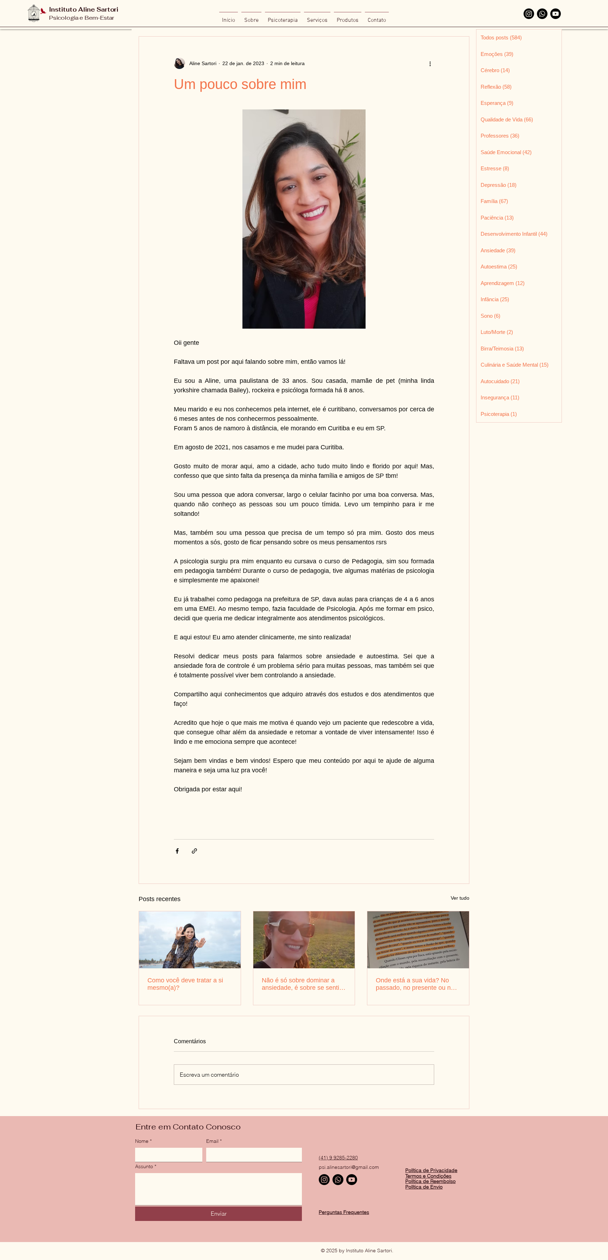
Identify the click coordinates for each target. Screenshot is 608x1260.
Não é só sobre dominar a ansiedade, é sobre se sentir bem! (301, 984)
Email (214, 1141)
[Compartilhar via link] (194, 851)
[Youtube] (555, 13)
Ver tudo (460, 898)
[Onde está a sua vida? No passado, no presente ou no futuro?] (418, 939)
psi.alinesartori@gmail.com (349, 1167)
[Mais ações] (430, 63)
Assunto (145, 1166)
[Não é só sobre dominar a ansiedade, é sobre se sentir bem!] (304, 939)
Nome (143, 1141)
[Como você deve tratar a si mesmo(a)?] (190, 939)
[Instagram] (529, 13)
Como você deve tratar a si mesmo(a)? (185, 984)
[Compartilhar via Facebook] (177, 851)
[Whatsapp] (542, 13)
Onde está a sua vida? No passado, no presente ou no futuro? (415, 984)
